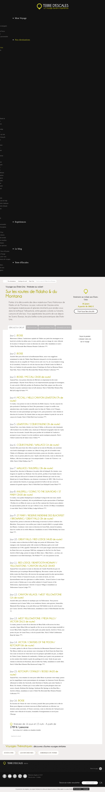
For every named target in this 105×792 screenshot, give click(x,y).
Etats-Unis (31, 281)
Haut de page (94, 768)
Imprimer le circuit (16, 736)
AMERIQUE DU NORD (48, 753)
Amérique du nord (22, 281)
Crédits (39, 777)
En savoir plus (77, 789)
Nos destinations (12, 281)
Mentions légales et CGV (35, 775)
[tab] (17, 327)
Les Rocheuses (26, 753)
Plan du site (31, 777)
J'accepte (85, 789)
